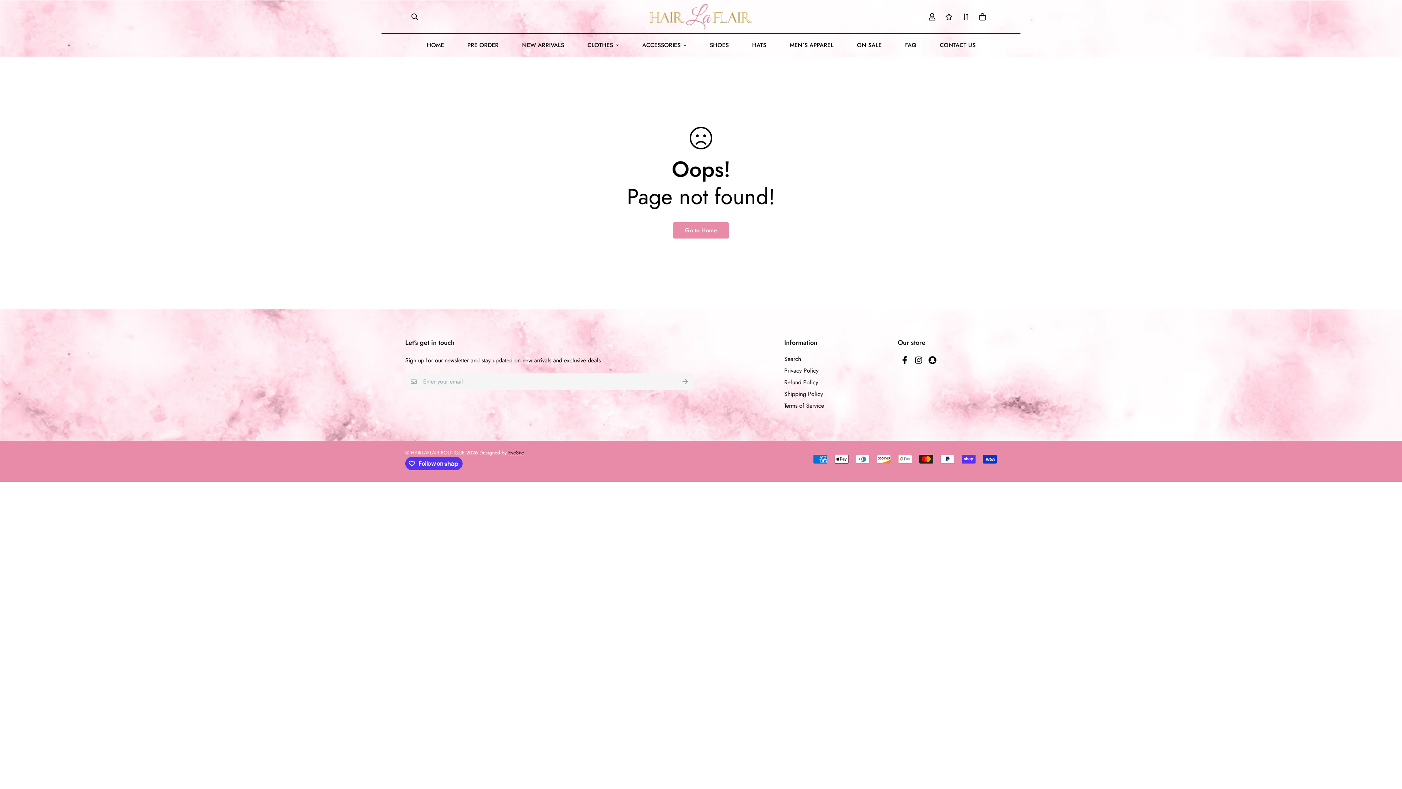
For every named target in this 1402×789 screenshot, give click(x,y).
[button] (981, 16)
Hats (759, 45)
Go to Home (701, 230)
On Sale (869, 45)
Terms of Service (804, 405)
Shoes (719, 45)
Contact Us (958, 45)
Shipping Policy (803, 394)
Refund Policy (801, 382)
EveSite (516, 452)
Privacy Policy (801, 370)
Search (792, 359)
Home (435, 45)
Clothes (600, 45)
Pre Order (483, 45)
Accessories (661, 45)
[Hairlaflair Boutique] (701, 16)
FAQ (910, 45)
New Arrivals (543, 45)
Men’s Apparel (812, 45)
